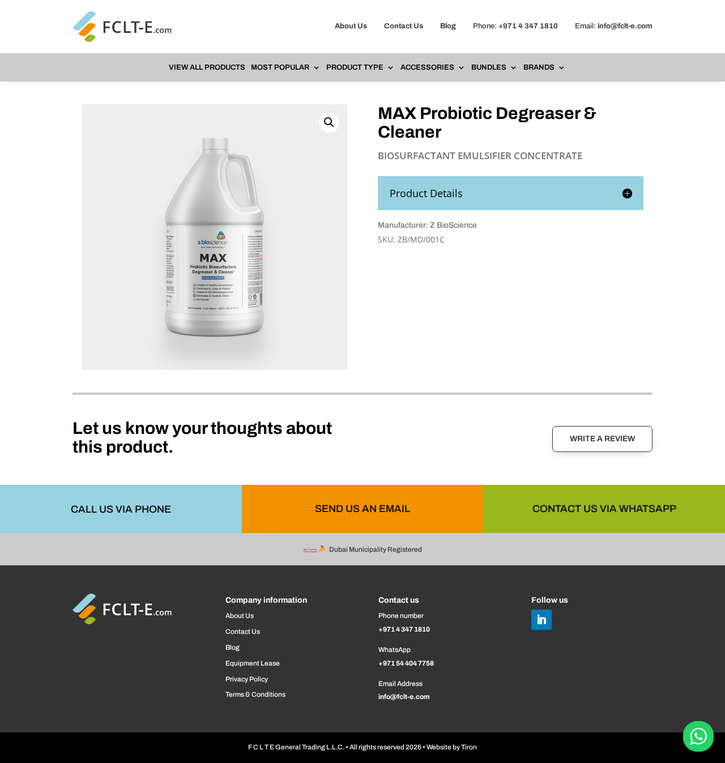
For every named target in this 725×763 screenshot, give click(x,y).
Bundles (488, 67)
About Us (351, 26)
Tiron (469, 747)
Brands (539, 67)
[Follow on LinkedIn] (541, 619)
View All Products (207, 67)
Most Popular (280, 67)
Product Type (354, 67)
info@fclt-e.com (625, 26)
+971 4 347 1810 (528, 26)
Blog (448, 26)
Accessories (427, 67)
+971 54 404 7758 (406, 663)
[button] (329, 122)
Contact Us (403, 26)
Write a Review (602, 438)
